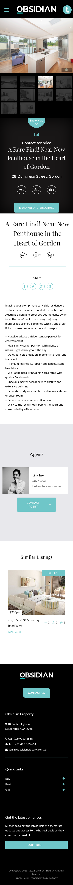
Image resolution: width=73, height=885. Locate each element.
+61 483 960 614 (25, 744)
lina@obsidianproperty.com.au (46, 486)
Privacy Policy (22, 877)
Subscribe (35, 844)
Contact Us (36, 692)
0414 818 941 (39, 481)
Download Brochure (37, 207)
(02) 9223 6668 (23, 738)
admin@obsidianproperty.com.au (27, 749)
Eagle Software (50, 877)
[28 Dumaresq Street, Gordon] (36, 45)
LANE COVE (14, 631)
